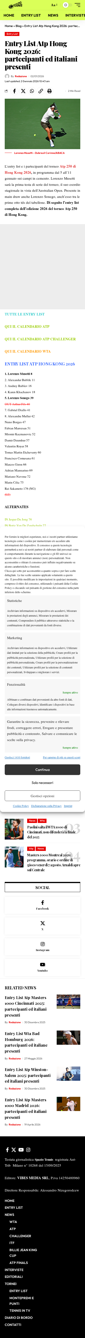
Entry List (12, 34)
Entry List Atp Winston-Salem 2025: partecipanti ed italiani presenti (28, 1075)
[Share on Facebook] (14, 91)
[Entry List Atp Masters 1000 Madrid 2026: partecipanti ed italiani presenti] (68, 1104)
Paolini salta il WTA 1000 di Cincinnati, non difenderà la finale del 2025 (51, 832)
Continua (42, 769)
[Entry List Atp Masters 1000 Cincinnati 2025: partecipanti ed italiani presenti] (68, 1002)
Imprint (68, 806)
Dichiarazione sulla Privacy (46, 806)
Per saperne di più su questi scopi (61, 757)
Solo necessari (42, 782)
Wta (42, 820)
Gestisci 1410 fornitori (17, 757)
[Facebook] (42, 905)
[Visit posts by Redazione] (7, 76)
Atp (31, 848)
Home (9, 26)
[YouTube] (21, 1150)
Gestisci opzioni (42, 795)
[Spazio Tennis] (16, 5)
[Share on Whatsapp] (32, 91)
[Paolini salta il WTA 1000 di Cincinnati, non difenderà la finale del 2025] (14, 829)
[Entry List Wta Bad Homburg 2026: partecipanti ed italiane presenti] (68, 1038)
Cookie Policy (21, 806)
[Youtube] (42, 967)
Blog (18, 26)
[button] (45, 5)
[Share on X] (23, 91)
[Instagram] (42, 947)
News (32, 820)
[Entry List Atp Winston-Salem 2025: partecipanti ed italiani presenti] (68, 1074)
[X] (42, 926)
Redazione (21, 76)
